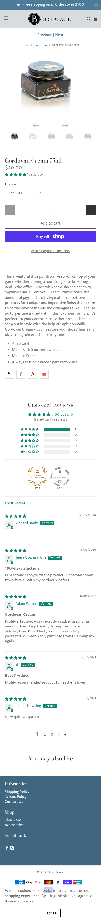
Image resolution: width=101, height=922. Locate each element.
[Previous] (35, 125)
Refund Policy (16, 797)
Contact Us (14, 801)
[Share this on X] (9, 374)
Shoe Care (13, 820)
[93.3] (59, 476)
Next (59, 35)
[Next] (65, 125)
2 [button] (45, 734)
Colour (10, 184)
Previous (44, 35)
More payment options (50, 251)
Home (25, 45)
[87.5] (37, 476)
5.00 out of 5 (62, 414)
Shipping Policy (17, 792)
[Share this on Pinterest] (32, 374)
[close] (96, 5)
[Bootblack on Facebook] (7, 849)
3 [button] (52, 734)
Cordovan (40, 45)
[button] (15, 174)
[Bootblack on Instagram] (12, 849)
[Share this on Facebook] (20, 374)
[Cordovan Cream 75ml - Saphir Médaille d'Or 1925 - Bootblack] (50, 87)
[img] (15, 516)
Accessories (14, 825)
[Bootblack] (50, 19)
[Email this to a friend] (44, 374)
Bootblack (56, 872)
